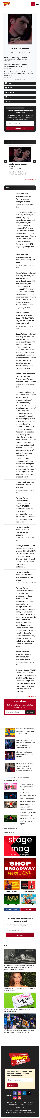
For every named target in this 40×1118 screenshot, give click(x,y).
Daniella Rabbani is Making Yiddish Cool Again (26, 786)
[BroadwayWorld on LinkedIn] (24, 1093)
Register (21, 4)
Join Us (30, 1102)
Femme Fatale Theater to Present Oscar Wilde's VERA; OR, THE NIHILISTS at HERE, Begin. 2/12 (19, 74)
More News (31, 696)
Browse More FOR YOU (18, 778)
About (17, 1102)
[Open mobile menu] (37, 4)
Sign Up (30, 712)
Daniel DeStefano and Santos (18, 166)
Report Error (20, 1107)
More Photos (30, 179)
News (10, 88)
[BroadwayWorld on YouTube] (19, 1098)
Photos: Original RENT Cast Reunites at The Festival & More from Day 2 (19, 1031)
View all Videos (9, 828)
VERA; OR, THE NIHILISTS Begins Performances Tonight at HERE (15, 58)
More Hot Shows (11, 909)
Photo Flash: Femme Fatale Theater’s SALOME (18, 173)
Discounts (28, 909)
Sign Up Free (20, 128)
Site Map (29, 1105)
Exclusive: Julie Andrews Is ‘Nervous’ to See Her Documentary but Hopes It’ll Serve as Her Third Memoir (19, 967)
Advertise (10, 1102)
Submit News (12, 1105)
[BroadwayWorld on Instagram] (19, 1093)
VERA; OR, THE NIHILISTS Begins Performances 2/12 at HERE (15, 65)
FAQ (9, 102)
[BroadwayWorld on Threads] (15, 1098)
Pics (9, 83)
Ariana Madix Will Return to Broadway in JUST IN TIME (19, 989)
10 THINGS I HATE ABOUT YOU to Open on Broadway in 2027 (19, 1010)
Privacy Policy (29, 1113)
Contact (24, 1102)
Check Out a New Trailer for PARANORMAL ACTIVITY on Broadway (28, 795)
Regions (21, 1105)
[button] (33, 4)
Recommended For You (12, 723)
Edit (9, 97)
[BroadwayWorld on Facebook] (15, 1093)
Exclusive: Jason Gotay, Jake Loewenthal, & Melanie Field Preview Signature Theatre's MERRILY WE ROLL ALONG (28, 807)
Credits (11, 92)
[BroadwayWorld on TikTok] (29, 1093)
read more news (20, 80)
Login (27, 4)
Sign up (20, 935)
